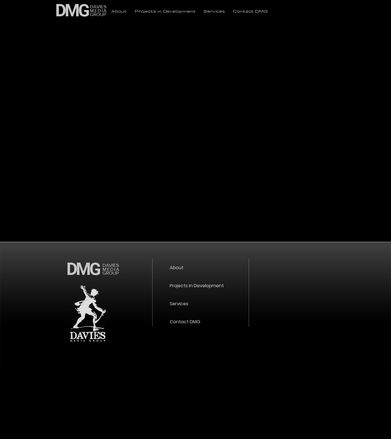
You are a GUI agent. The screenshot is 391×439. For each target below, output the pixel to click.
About (176, 267)
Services (179, 303)
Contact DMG (185, 321)
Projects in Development (197, 285)
